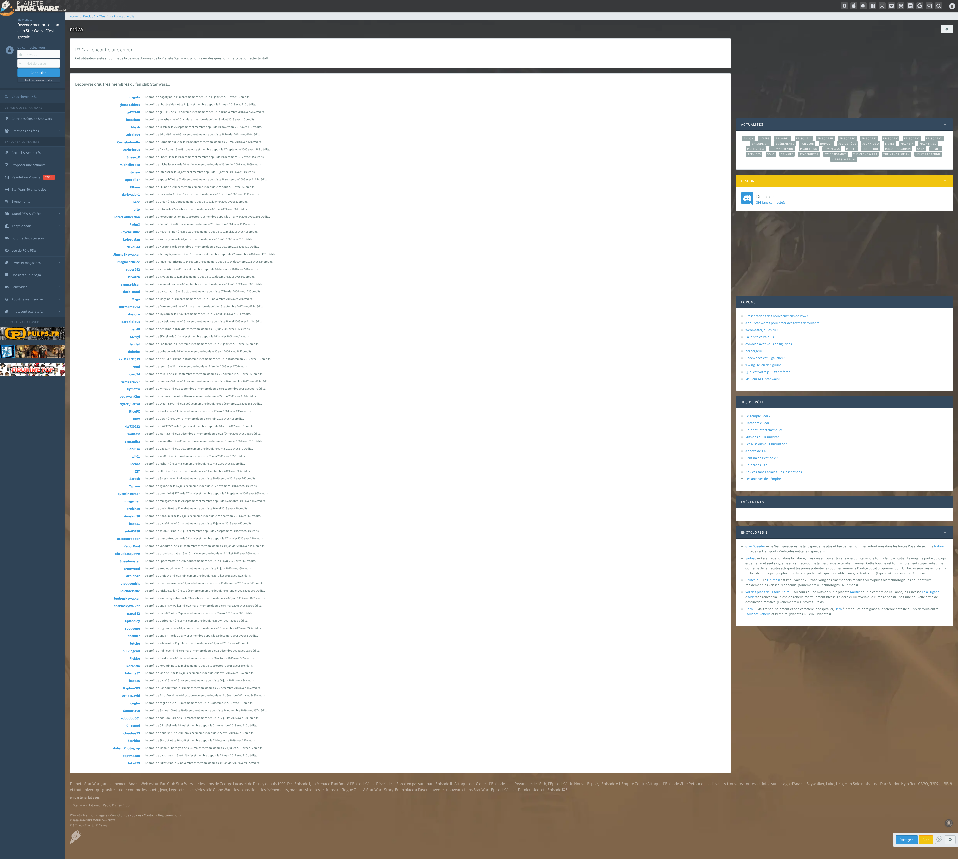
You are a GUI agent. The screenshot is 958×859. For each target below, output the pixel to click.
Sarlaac (750, 558)
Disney (258, 783)
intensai (134, 172)
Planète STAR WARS (39, 6)
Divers (764, 138)
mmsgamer (131, 501)
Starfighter (808, 154)
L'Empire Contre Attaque (640, 783)
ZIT (137, 471)
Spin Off (787, 154)
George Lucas (231, 783)
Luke (830, 783)
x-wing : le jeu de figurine (763, 365)
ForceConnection (127, 217)
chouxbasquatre (127, 553)
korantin (133, 666)
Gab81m (133, 449)
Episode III (825, 138)
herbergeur (753, 351)
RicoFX (134, 411)
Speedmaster (130, 561)
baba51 (134, 523)
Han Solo (852, 783)
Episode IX (869, 138)
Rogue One (871, 149)
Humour (826, 143)
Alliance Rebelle (759, 614)
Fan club (807, 143)
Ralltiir (855, 592)
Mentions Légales (96, 815)
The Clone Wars (865, 154)
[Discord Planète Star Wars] (910, 6)
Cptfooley (132, 621)
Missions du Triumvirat (762, 437)
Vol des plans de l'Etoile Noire (767, 592)
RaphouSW (131, 688)
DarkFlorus (131, 149)
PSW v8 (75, 815)
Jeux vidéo (870, 143)
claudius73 (131, 733)
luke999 (134, 763)
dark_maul (131, 291)
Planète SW (809, 149)
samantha (132, 441)
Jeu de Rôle (847, 143)
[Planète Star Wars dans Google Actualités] (920, 6)
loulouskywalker (127, 598)
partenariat (20, 322)
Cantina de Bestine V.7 (761, 458)
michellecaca (130, 164)
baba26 (134, 680)
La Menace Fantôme (329, 783)
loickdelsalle (130, 591)
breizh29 (133, 508)
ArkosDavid (131, 695)
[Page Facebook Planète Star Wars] (872, 6)
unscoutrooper (128, 538)
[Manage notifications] (949, 823)
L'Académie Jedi (757, 423)
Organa (934, 592)
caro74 (134, 374)
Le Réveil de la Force (388, 783)
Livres (890, 143)
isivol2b (134, 277)
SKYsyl (135, 336)
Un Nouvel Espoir (583, 783)
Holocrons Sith (756, 465)
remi (136, 366)
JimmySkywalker (126, 254)
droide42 (133, 576)
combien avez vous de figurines (768, 344)
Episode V (890, 138)
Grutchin (751, 580)
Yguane (134, 486)
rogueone (132, 628)
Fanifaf (134, 344)
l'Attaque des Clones (470, 783)
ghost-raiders (130, 104)
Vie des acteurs (844, 159)
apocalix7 (132, 179)
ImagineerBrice (128, 262)
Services (754, 154)
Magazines (928, 143)
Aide (926, 839)
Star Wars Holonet (86, 805)
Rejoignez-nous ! (170, 815)
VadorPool (132, 546)
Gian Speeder (755, 546)
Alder (752, 597)
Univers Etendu (928, 154)
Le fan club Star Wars (23, 107)
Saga (920, 149)
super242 (133, 269)
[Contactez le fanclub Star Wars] (929, 6)
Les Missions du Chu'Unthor (766, 444)
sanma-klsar (130, 284)
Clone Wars (222, 789)
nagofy (134, 97)
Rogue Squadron (898, 149)
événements (277, 789)
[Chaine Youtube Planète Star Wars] (901, 6)
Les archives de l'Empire (763, 479)
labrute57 (132, 673)
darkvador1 (131, 194)
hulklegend (131, 651)
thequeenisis (130, 583)
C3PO (923, 783)
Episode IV (847, 138)
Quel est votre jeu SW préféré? (767, 372)
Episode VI (912, 138)
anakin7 (134, 636)
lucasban (133, 119)
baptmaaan (131, 755)
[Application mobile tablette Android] (863, 6)
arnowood (132, 568)
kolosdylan (131, 239)
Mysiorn (133, 314)
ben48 (135, 329)
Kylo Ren (908, 783)
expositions (249, 789)
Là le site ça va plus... (760, 337)
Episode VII (934, 138)
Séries (936, 149)
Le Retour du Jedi (699, 783)
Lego (173, 789)
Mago (136, 299)
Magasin (907, 143)
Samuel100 (131, 710)
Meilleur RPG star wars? (762, 379)
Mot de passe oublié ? (38, 80)
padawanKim (130, 396)
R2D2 (934, 783)
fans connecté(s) (771, 199)
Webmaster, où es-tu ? (761, 330)
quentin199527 (129, 493)
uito (137, 209)
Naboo (939, 546)
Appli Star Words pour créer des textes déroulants (782, 323)
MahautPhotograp (126, 748)
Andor (748, 138)
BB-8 (948, 783)
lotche (135, 643)
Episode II (803, 138)
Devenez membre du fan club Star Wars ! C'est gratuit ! (38, 31)
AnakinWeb (138, 783)
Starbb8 (134, 740)
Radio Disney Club (116, 805)
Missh (135, 127)
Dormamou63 (129, 306)
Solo (770, 154)
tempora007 (130, 381)
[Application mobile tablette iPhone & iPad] (854, 6)
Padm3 (134, 224)
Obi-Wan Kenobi (782, 149)
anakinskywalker (127, 606)
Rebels (851, 149)
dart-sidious (130, 321)
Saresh (134, 479)
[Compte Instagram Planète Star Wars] (882, 6)
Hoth (749, 609)
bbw (136, 419)
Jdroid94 (133, 134)
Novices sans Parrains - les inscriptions (773, 472)
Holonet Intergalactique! (763, 430)
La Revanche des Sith (527, 783)
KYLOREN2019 (129, 359)
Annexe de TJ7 (756, 451)
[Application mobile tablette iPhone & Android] (844, 6)
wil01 (136, 456)
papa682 (133, 613)
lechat (135, 464)
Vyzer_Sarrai (130, 404)
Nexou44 (133, 247)
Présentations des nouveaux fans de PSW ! (776, 316)
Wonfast (133, 434)
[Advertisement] (844, 73)
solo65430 (132, 531)
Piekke (134, 658)
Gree (136, 202)
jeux (163, 789)
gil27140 (133, 112)
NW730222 (132, 426)
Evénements (785, 143)
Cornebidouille (128, 142)
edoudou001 (130, 718)
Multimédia (755, 149)
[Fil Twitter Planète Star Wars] (891, 6)
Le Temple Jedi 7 (757, 416)
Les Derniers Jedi (525, 789)
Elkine (135, 187)
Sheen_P (133, 157)
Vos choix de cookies (126, 815)
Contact (150, 815)
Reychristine (130, 232)
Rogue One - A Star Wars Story (367, 789)
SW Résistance (836, 154)
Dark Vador (889, 783)
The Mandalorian (896, 154)
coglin (135, 703)
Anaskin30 (132, 516)
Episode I (783, 138)
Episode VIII (760, 143)
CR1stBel (133, 725)
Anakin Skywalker (809, 783)
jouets (152, 789)
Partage (906, 839)
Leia (925, 592)
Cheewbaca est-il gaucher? (765, 358)
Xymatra (133, 389)
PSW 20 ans (832, 149)
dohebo (134, 351)
